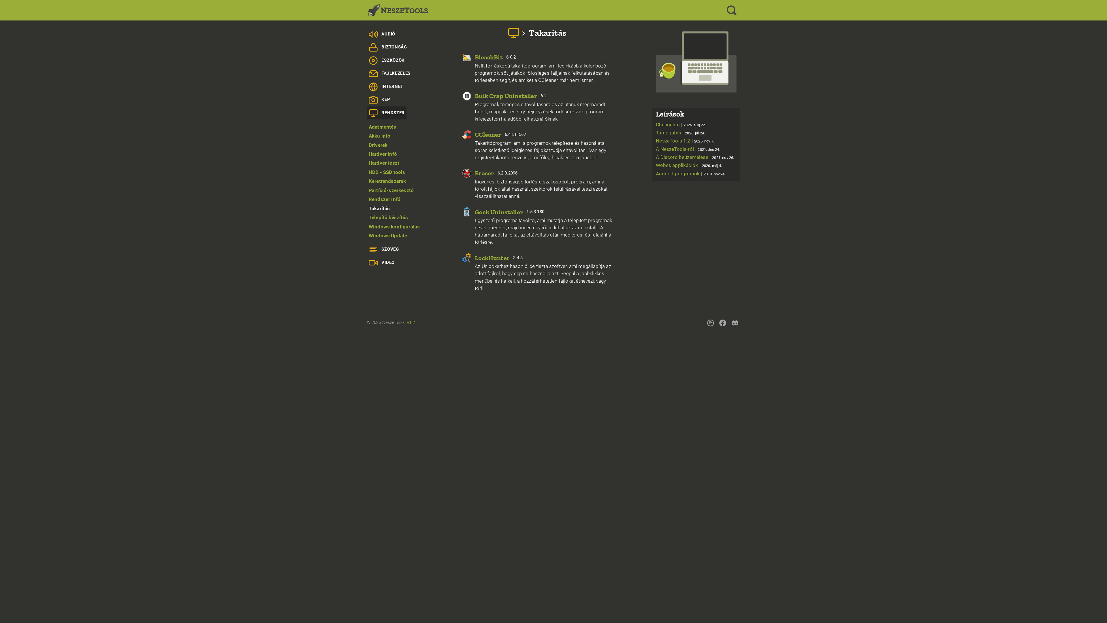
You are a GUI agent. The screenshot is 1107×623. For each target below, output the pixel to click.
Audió (388, 34)
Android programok (691, 174)
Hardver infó (383, 154)
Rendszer (392, 112)
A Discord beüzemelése (695, 157)
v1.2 (411, 322)
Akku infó (380, 136)
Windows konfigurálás (394, 227)
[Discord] (735, 322)
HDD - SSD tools (387, 172)
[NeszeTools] (397, 10)
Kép (385, 99)
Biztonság (394, 47)
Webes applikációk (689, 165)
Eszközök (392, 60)
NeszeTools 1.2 (685, 141)
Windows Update (388, 236)
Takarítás (379, 208)
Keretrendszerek (387, 181)
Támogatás (680, 133)
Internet (392, 86)
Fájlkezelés (395, 73)
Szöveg (390, 249)
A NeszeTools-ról (688, 149)
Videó (387, 262)
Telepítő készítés (388, 217)
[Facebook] (723, 322)
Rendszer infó (384, 199)
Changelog (681, 124)
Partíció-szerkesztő (391, 190)
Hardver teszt (384, 163)
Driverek (378, 145)
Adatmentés (382, 127)
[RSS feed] (710, 322)
